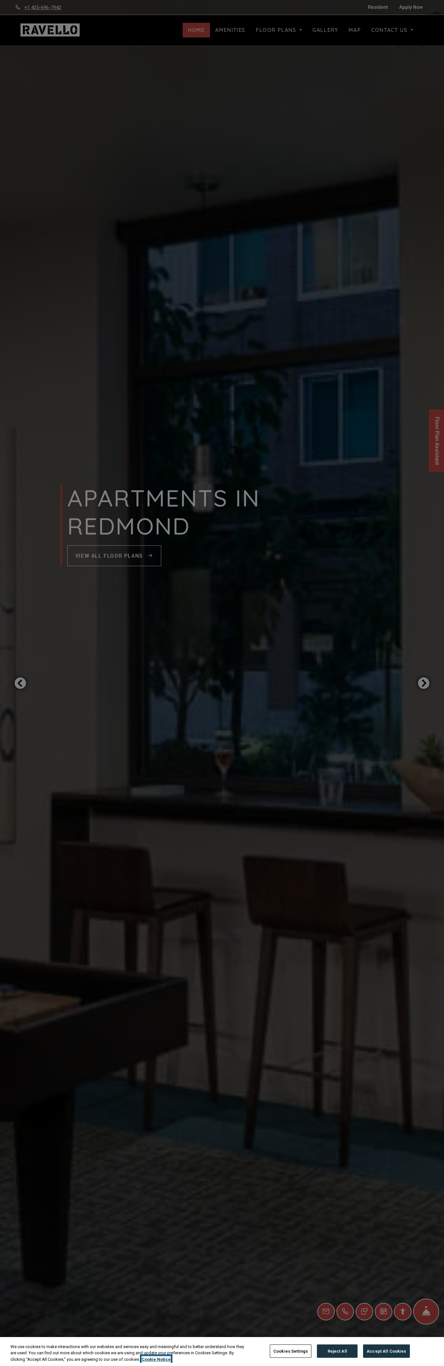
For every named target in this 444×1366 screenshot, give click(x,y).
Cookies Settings (290, 1350)
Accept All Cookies (386, 1350)
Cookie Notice (156, 1359)
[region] (222, 1351)
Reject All (337, 1350)
